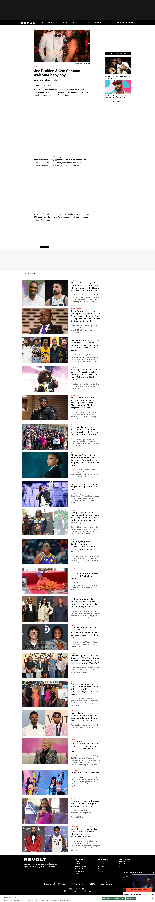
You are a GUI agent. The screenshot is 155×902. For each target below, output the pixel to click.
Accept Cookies (131, 898)
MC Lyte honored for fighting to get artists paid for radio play (85, 486)
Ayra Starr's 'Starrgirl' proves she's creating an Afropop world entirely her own (85, 803)
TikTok (120, 22)
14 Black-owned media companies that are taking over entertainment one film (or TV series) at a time (84, 603)
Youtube (132, 22)
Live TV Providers (80, 866)
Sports (73, 280)
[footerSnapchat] (75, 892)
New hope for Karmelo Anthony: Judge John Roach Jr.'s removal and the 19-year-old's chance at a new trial (85, 431)
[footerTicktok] (70, 892)
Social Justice (65, 22)
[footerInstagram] (65, 892)
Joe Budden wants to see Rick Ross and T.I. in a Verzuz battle (117, 77)
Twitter (129, 22)
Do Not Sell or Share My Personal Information (113, 898)
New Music (74, 367)
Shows (44, 22)
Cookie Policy (70, 900)
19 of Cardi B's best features (85, 772)
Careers (100, 871)
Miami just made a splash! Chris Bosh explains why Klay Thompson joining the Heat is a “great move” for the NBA (85, 287)
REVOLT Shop (123, 869)
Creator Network (80, 871)
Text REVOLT (123, 866)
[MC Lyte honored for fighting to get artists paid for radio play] (45, 494)
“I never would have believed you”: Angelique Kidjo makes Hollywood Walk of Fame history (84, 575)
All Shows (78, 861)
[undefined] (118, 65)
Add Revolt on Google (58, 85)
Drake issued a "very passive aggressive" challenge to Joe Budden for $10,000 (116, 96)
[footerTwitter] (85, 892)
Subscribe (98, 22)
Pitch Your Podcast (81, 869)
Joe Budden (44, 247)
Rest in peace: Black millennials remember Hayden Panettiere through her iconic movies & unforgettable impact (85, 746)
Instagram (118, 22)
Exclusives (75, 22)
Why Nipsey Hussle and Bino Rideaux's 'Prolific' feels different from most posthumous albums (85, 833)
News (82, 22)
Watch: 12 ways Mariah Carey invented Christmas (133, 895)
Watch (50, 22)
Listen (56, 22)
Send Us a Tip (102, 866)
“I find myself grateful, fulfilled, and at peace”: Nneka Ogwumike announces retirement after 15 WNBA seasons (85, 546)
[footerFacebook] (80, 892)
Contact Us (122, 864)
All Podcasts (79, 864)
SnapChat (123, 22)
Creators (90, 22)
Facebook (126, 22)
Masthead (101, 864)
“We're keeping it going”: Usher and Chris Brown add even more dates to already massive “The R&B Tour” (84, 717)
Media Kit (100, 869)
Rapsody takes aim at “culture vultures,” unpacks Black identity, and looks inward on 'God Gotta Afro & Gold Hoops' (85, 374)
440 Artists (78, 874)
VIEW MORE (117, 102)
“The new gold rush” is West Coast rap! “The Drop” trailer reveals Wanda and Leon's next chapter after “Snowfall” (85, 659)
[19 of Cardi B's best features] (45, 782)
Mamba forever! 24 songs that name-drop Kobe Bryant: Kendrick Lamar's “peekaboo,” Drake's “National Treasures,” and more (85, 345)
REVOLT (38, 85)
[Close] (152, 898)
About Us (100, 861)
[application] (139, 883)
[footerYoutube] (90, 892)
